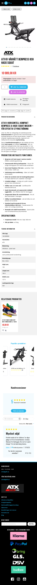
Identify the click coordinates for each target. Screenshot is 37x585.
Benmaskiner (17, 9)
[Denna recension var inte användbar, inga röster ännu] (29, 453)
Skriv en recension (18, 411)
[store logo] (8, 3)
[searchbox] (10, 418)
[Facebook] (12, 579)
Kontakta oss (5, 512)
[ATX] (8, 55)
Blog (2, 515)
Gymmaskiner (6, 9)
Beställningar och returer (8, 510)
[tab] (18, 118)
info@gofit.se (5, 472)
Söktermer (4, 507)
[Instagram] (18, 579)
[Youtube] (24, 579)
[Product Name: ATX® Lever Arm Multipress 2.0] (18, 361)
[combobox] (26, 424)
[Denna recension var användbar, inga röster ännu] (26, 453)
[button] (6, 47)
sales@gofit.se (5, 479)
